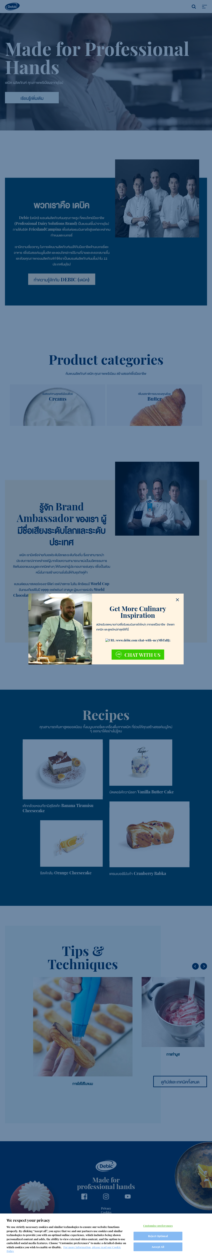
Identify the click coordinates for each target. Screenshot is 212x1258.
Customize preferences (158, 1225)
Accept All (158, 1246)
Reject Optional (158, 1236)
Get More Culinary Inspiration (138, 611)
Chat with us (142, 654)
